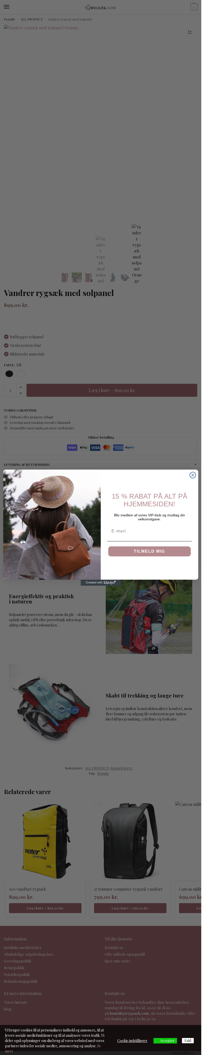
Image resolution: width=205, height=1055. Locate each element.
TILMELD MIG (149, 551)
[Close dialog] (193, 475)
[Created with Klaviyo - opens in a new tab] (101, 583)
